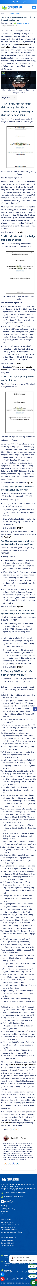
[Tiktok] (21, 2)
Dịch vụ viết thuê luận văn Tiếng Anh (12, 1232)
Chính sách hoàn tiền (7, 1245)
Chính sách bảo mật (7, 1240)
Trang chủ (4, 13)
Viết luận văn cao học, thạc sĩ (10, 1225)
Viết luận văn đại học (7, 1222)
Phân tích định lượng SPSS (9, 1229)
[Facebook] (13, 2)
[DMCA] (7, 1201)
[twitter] (24, 2)
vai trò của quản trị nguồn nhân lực (22, 1065)
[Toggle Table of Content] (13, 97)
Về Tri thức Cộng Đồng (8, 1209)
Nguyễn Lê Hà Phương (18, 1138)
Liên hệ (3, 1214)
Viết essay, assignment (8, 1227)
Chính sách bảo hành (7, 1243)
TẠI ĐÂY (20, 232)
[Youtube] (17, 2)
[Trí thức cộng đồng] (12, 7)
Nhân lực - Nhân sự (14, 13)
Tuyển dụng (4, 1211)
